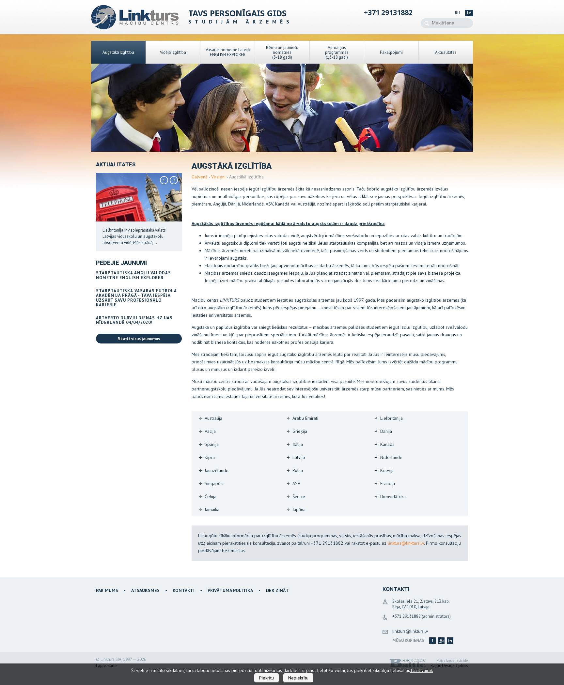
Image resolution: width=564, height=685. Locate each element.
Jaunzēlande (216, 470)
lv (469, 13)
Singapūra (215, 483)
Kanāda (387, 444)
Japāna (299, 509)
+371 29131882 (388, 12)
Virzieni (218, 177)
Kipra (210, 457)
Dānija (386, 431)
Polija (297, 470)
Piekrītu (266, 678)
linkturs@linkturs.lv (406, 543)
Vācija (210, 431)
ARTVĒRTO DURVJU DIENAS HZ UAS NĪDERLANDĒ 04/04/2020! (134, 320)
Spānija (212, 444)
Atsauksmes (145, 590)
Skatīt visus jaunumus (139, 339)
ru (457, 13)
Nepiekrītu (298, 678)
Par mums (107, 590)
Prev (164, 180)
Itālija (297, 444)
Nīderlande (391, 457)
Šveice (298, 496)
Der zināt (277, 590)
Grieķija (299, 431)
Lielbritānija (391, 418)
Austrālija (213, 418)
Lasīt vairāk (421, 670)
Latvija (298, 457)
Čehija (210, 496)
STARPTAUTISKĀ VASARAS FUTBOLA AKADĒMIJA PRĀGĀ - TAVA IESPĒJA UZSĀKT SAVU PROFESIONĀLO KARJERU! (136, 298)
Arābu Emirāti (305, 418)
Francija (387, 483)
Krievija (387, 470)
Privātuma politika (230, 590)
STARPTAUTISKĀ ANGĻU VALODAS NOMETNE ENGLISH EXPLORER (133, 275)
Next (174, 180)
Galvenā (200, 177)
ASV (296, 483)
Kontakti (184, 590)
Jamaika (212, 509)
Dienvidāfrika (393, 496)
